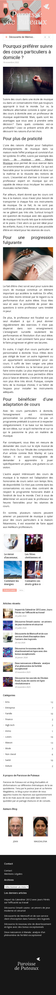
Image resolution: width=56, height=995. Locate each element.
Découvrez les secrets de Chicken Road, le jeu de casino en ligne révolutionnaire (31, 681)
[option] (30, 37)
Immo (8, 731)
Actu (21, 590)
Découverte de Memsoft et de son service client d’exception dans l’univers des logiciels (31, 636)
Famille (8, 713)
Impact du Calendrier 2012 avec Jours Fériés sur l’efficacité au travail (27, 901)
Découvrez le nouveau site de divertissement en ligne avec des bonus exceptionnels (31, 651)
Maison (8, 742)
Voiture (8, 766)
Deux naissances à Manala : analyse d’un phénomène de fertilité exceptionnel (32, 666)
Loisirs (8, 736)
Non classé (10, 754)
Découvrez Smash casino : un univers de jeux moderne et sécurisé (27, 909)
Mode (8, 748)
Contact (8, 870)
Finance (9, 719)
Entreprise (10, 707)
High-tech (9, 725)
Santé (8, 760)
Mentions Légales (13, 873)
